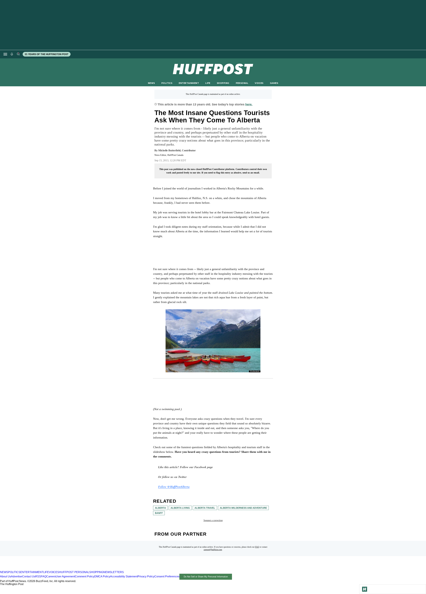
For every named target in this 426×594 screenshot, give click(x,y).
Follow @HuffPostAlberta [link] (174, 487)
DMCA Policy (102, 576)
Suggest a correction (213, 520)
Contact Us (28, 576)
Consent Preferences (166, 576)
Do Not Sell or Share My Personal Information (206, 576)
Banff (159, 513)
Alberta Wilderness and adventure (243, 508)
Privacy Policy (146, 576)
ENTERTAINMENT (189, 83)
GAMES (274, 83)
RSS (38, 576)
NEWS (151, 83)
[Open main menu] (5, 54)
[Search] (18, 54)
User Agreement (65, 576)
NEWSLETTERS (113, 572)
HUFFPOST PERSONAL (74, 572)
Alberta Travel (205, 508)
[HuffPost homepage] (43, 569)
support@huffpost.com (213, 549)
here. (248, 104)
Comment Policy (84, 576)
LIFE (207, 83)
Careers (51, 576)
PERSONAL (242, 83)
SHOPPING (223, 83)
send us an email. (251, 172)
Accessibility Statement (124, 576)
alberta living (180, 508)
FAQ (257, 547)
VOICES (259, 83)
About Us (5, 576)
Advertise (16, 576)
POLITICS (166, 83)
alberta (160, 508)
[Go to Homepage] (364, 589)
